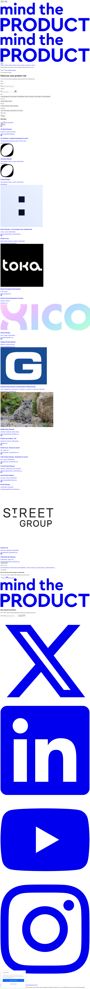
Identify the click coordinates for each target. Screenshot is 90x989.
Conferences (28, 65)
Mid (5, 110)
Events (19, 65)
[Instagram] (45, 973)
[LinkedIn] (45, 794)
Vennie (33, 65)
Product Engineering (46, 96)
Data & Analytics (38, 96)
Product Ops (31, 96)
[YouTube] (45, 883)
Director (14, 110)
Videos (15, 65)
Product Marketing (20, 96)
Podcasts (11, 65)
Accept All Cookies (13, 980)
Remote (2, 101)
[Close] (24, 972)
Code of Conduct (27, 985)
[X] (45, 705)
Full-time (2, 105)
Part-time (7, 105)
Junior (2, 110)
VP (17, 110)
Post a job (7, 70)
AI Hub (7, 65)
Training (23, 65)
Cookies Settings (13, 983)
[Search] (4, 2)
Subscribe (21, 615)
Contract (11, 105)
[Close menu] (2, 63)
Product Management (5, 96)
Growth (26, 96)
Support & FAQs (34, 985)
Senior (8, 110)
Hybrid (6, 101)
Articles (3, 65)
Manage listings (12, 70)
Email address (3, 615)
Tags (3, 116)
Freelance (16, 105)
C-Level (21, 110)
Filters (4, 124)
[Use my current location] (15, 91)
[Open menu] (2, 2)
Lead (11, 110)
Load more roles (4, 562)
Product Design (13, 96)
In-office (10, 101)
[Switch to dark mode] (6, 2)
